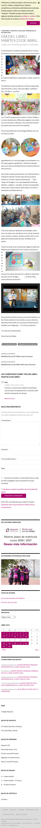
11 (20, 637)
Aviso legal (21, 809)
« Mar (4, 650)
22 (4, 643)
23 (9, 643)
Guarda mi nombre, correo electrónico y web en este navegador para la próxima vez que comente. (20, 480)
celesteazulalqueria (19, 45)
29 (4, 646)
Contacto (5, 809)
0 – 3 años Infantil (7, 776)
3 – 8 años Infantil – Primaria (11, 780)
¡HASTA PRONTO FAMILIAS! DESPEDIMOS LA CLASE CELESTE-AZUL (19, 666)
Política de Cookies (21, 814)
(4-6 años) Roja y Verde (9, 730)
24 (15, 643)
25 (20, 643)
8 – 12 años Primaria (8, 784)
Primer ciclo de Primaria (10, 753)
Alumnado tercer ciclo (9, 749)
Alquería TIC (5, 745)
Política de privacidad (32, 809)
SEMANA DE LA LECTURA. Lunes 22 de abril (17, 355)
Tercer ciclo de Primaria (9, 762)
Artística (4, 799)
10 (15, 637)
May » (37, 650)
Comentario (6, 420)
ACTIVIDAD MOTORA (9, 344)
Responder (11, 398)
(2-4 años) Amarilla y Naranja (11, 726)
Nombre (5, 449)
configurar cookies (28, 16)
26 (26, 643)
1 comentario (33, 45)
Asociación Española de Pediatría (13, 598)
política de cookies (27, 19)
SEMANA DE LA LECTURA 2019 (28, 344)
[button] (15, 305)
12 (26, 637)
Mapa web (13, 809)
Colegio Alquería (7, 712)
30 (9, 646)
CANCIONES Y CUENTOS (9, 31)
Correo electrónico (9, 459)
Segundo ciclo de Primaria (10, 757)
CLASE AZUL (22, 31)
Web (3, 468)
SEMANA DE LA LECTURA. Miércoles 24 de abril (18, 363)
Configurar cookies (8, 814)
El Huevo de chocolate (9, 602)
